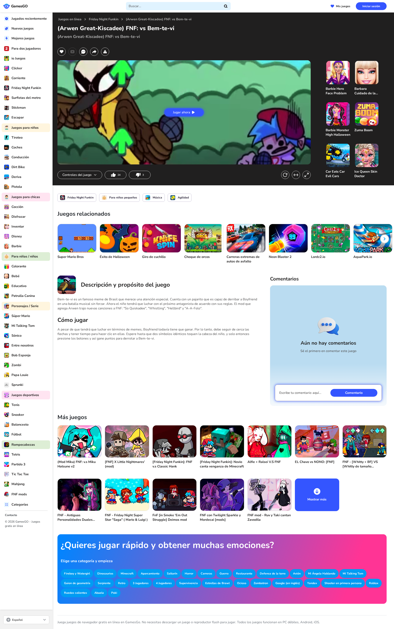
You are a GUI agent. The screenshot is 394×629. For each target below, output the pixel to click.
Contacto (11, 515)
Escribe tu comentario (300, 393)
